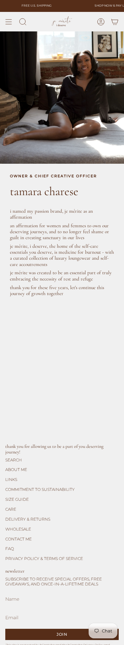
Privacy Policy (96, 631)
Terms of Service (20, 635)
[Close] (114, 411)
